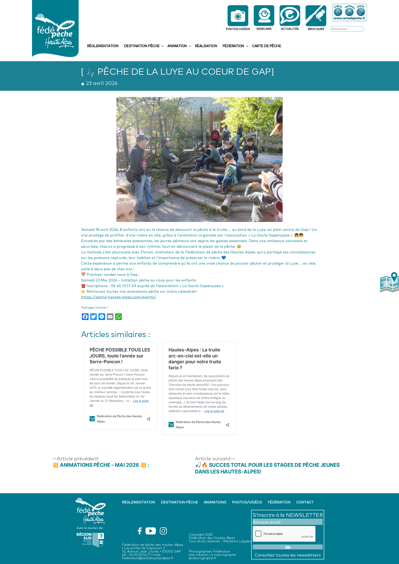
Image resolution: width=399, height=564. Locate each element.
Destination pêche (142, 45)
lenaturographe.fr (202, 557)
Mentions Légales (237, 541)
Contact (305, 502)
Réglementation (103, 45)
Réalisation (206, 45)
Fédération (233, 45)
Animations (215, 502)
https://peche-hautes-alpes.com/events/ (118, 296)
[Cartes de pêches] (349, 12)
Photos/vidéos (247, 502)
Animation (177, 45)
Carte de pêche (266, 45)
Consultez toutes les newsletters (288, 554)
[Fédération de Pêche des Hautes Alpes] (55, 28)
